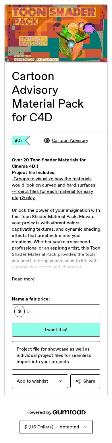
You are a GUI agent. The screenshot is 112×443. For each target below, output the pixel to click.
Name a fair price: (31, 299)
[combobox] (40, 381)
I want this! (56, 329)
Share (89, 381)
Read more (23, 279)
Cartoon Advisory (70, 140)
